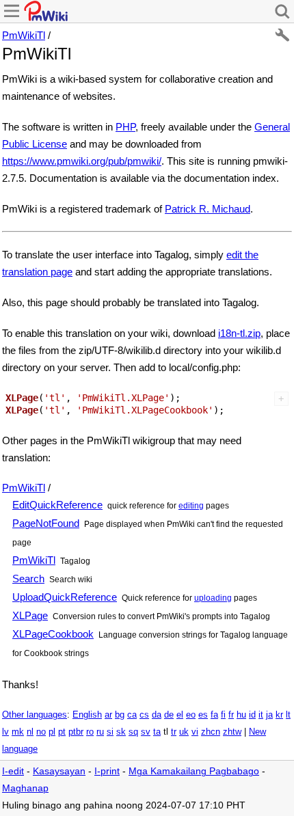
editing (191, 506)
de (169, 715)
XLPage (30, 615)
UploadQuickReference (64, 597)
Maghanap (25, 788)
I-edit (13, 771)
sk (121, 732)
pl (52, 732)
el (179, 715)
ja (269, 715)
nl (30, 732)
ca (132, 715)
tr (173, 732)
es (203, 715)
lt (288, 715)
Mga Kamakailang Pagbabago (194, 771)
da (156, 715)
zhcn (210, 732)
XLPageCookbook (53, 634)
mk (18, 732)
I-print (107, 771)
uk (184, 732)
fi (223, 715)
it (260, 715)
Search (28, 578)
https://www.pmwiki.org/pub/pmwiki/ (81, 161)
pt (62, 732)
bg (119, 715)
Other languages (34, 715)
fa (214, 715)
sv (145, 732)
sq (133, 732)
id (252, 715)
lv (5, 732)
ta (157, 732)
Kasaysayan (59, 771)
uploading (213, 598)
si (110, 732)
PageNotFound (45, 523)
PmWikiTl (23, 35)
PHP (125, 127)
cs (144, 715)
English (87, 715)
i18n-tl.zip (239, 333)
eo (191, 715)
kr (279, 715)
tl (165, 732)
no (41, 732)
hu (241, 715)
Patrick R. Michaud (207, 209)
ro (90, 732)
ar (108, 715)
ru (100, 732)
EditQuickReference (57, 505)
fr (231, 715)
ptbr (75, 732)
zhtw (232, 732)
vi (194, 732)
